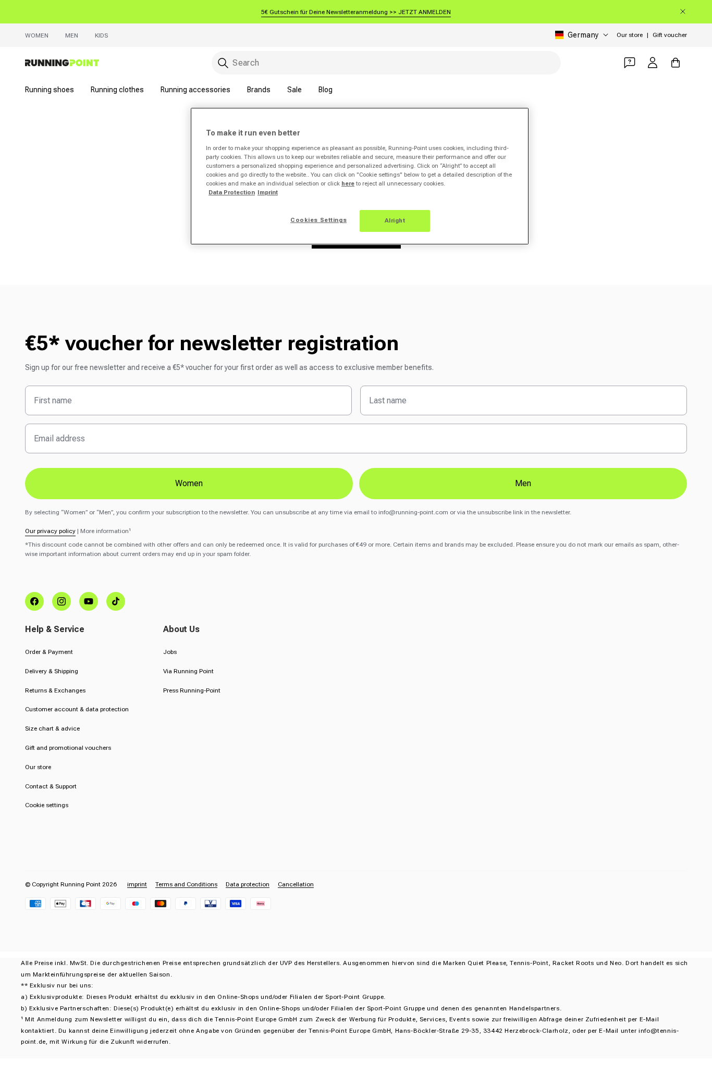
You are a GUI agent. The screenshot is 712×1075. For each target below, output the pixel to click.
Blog (325, 89)
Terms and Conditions (186, 884)
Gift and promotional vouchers (68, 747)
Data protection (247, 884)
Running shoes (49, 89)
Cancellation (296, 884)
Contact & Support (51, 786)
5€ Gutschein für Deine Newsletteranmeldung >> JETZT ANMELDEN (356, 12)
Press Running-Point (191, 690)
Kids (101, 35)
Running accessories (195, 89)
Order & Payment (49, 652)
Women (36, 35)
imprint (137, 884)
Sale (294, 89)
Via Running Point (188, 671)
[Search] (223, 63)
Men (71, 35)
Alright (395, 220)
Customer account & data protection (77, 709)
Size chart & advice (52, 728)
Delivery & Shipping (51, 671)
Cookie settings (46, 805)
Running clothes (117, 89)
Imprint (267, 192)
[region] (359, 176)
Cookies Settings (318, 220)
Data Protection (231, 192)
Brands (259, 89)
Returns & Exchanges (55, 690)
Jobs (170, 652)
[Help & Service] (629, 62)
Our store (630, 35)
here (347, 183)
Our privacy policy (50, 531)
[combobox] (386, 63)
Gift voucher (670, 35)
